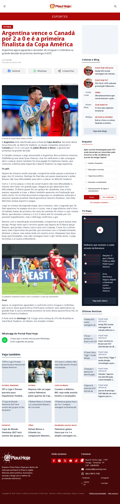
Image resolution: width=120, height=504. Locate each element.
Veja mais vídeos (100, 300)
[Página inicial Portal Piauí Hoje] (60, 6)
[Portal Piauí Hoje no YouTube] (70, 460)
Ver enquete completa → (100, 202)
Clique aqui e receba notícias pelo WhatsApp (30, 338)
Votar (91, 197)
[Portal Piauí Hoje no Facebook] (53, 460)
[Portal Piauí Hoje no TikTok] (76, 460)
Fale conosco (113, 493)
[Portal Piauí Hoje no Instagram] (59, 460)
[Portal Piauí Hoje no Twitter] (65, 460)
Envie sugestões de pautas (22, 341)
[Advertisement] (100, 39)
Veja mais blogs (100, 131)
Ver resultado (108, 197)
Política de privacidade (97, 493)
